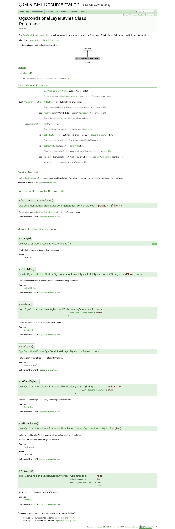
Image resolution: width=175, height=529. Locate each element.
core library (22, 28)
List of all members (151, 15)
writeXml (48, 157)
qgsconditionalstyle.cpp (50, 217)
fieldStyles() (29, 407)
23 (34, 217)
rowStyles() (29, 447)
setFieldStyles (50, 135)
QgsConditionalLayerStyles (36, 35)
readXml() (28, 500)
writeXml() (28, 330)
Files (83, 11)
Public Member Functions (136, 15)
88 (34, 335)
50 (34, 293)
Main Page (24, 11)
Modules (49, 11)
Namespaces (61, 11)
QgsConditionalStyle (32, 102)
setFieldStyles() (30, 288)
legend (87, 62)
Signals (125, 15)
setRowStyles (50, 146)
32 (34, 459)
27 (34, 370)
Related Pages (37, 11)
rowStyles (48, 124)
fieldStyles (48, 102)
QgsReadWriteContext (87, 113)
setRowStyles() (30, 365)
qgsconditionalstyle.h (44, 40)
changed (27, 73)
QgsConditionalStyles (34, 124)
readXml (47, 113)
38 (32, 183)
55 (34, 504)
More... (147, 35)
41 (34, 412)
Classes (74, 11)
